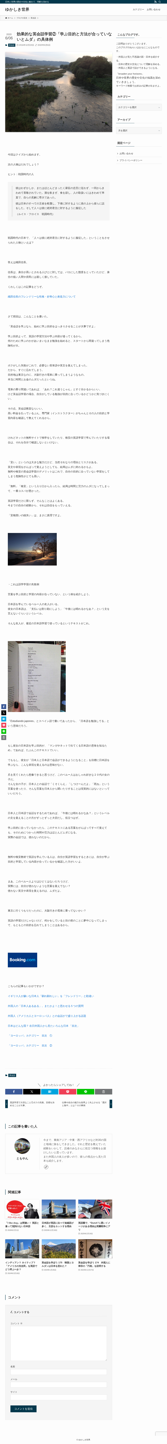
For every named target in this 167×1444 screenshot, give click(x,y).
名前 (12, 1366)
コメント (16, 1323)
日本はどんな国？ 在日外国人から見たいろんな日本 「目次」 (44, 1025)
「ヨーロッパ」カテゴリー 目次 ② (30, 1045)
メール (13, 1379)
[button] (14, 1091)
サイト (13, 1392)
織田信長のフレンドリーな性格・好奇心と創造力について (42, 296)
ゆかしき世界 (17, 9)
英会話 (11, 45)
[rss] (155, 2)
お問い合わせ (126, 153)
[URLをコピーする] (103, 1091)
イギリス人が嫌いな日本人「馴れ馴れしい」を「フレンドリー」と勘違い (51, 996)
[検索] (160, 2)
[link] (46, 1167)
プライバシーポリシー (131, 160)
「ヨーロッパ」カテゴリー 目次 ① (31, 1035)
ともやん (22, 1158)
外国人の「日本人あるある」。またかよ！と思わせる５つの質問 (46, 1006)
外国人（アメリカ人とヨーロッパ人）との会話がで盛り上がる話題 (47, 1016)
